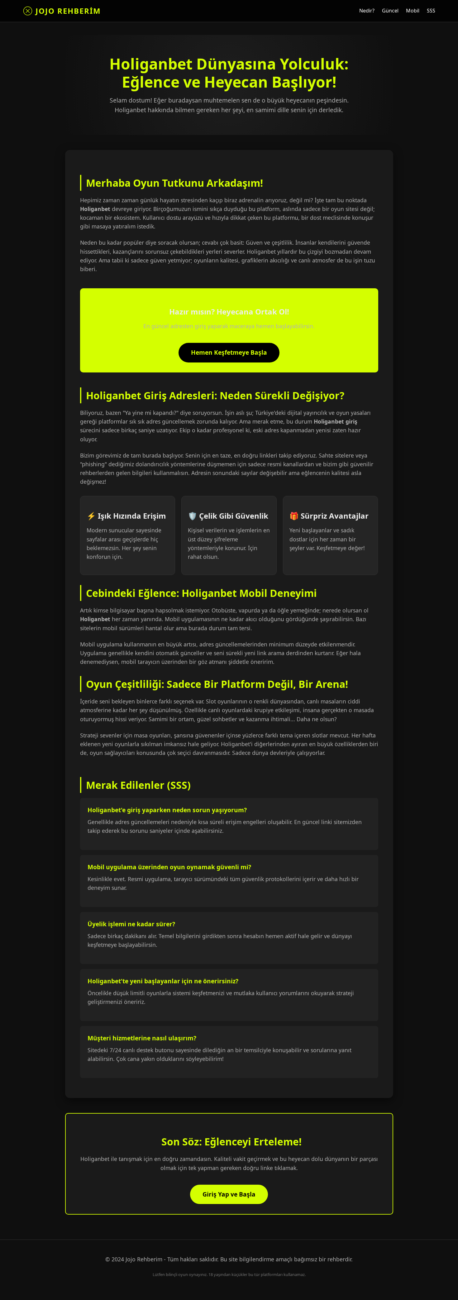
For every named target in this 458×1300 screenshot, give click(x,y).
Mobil (412, 10)
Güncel (390, 10)
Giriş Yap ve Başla (229, 1194)
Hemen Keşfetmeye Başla (229, 352)
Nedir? (367, 10)
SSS (431, 10)
